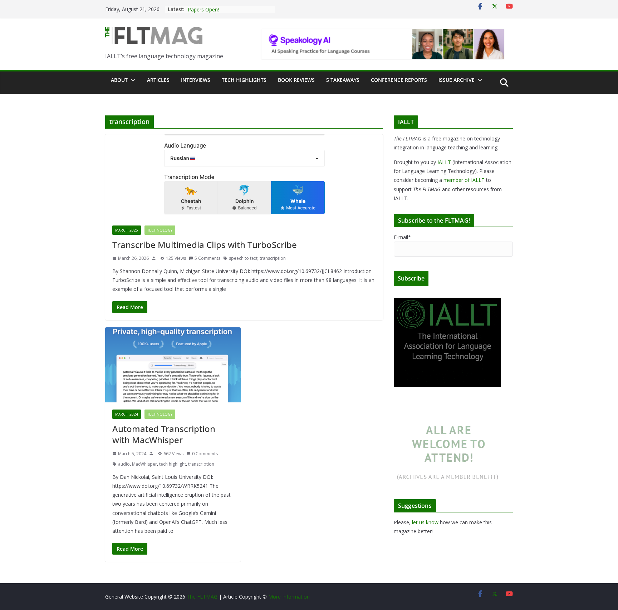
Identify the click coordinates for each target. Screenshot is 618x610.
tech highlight (172, 464)
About (119, 79)
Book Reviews (296, 79)
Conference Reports (399, 79)
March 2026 (126, 230)
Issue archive (456, 79)
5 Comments (207, 258)
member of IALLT (464, 180)
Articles (158, 79)
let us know (425, 522)
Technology (159, 230)
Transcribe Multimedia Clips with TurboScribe (204, 245)
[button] (132, 80)
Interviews (195, 79)
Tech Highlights (244, 79)
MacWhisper (144, 464)
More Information (289, 596)
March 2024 (126, 414)
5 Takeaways (342, 79)
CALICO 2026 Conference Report (226, 9)
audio (124, 464)
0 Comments (205, 454)
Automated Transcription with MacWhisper (163, 434)
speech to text (243, 258)
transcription (273, 258)
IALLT (444, 162)
